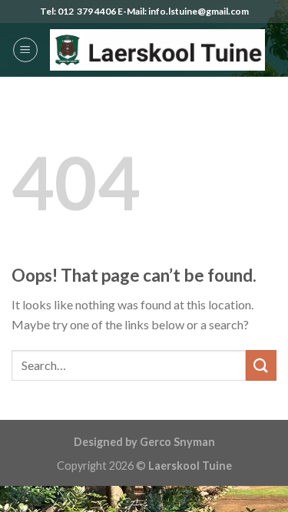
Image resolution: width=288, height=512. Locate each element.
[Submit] (261, 365)
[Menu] (25, 50)
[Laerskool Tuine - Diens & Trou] (157, 50)
